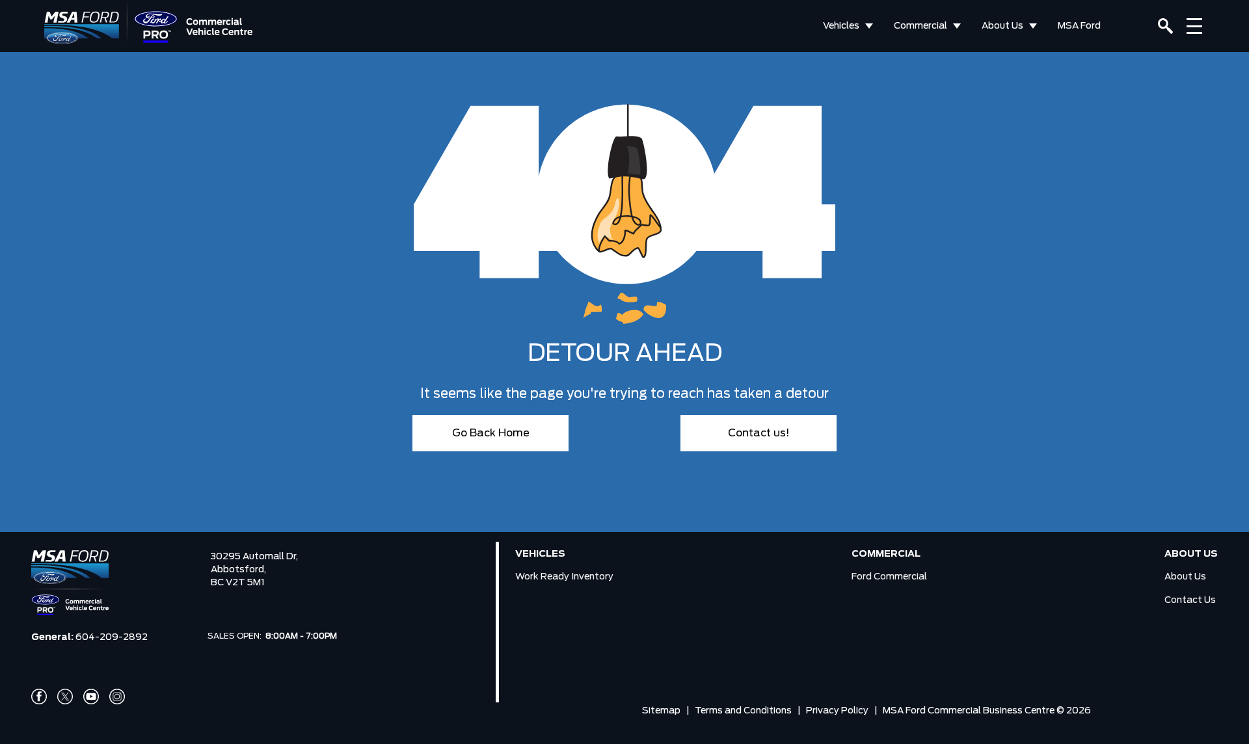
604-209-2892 (111, 637)
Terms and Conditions (743, 710)
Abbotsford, (238, 569)
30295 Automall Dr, (254, 556)
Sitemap (661, 710)
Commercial (920, 26)
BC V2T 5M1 (238, 582)
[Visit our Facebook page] (39, 696)
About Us (1002, 26)
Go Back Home (491, 433)
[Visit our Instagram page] (117, 696)
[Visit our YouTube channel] (91, 696)
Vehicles (841, 26)
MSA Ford (1079, 26)
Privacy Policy (837, 710)
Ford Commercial (889, 576)
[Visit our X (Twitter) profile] (65, 696)
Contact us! (759, 433)
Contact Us (1190, 600)
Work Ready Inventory (564, 576)
